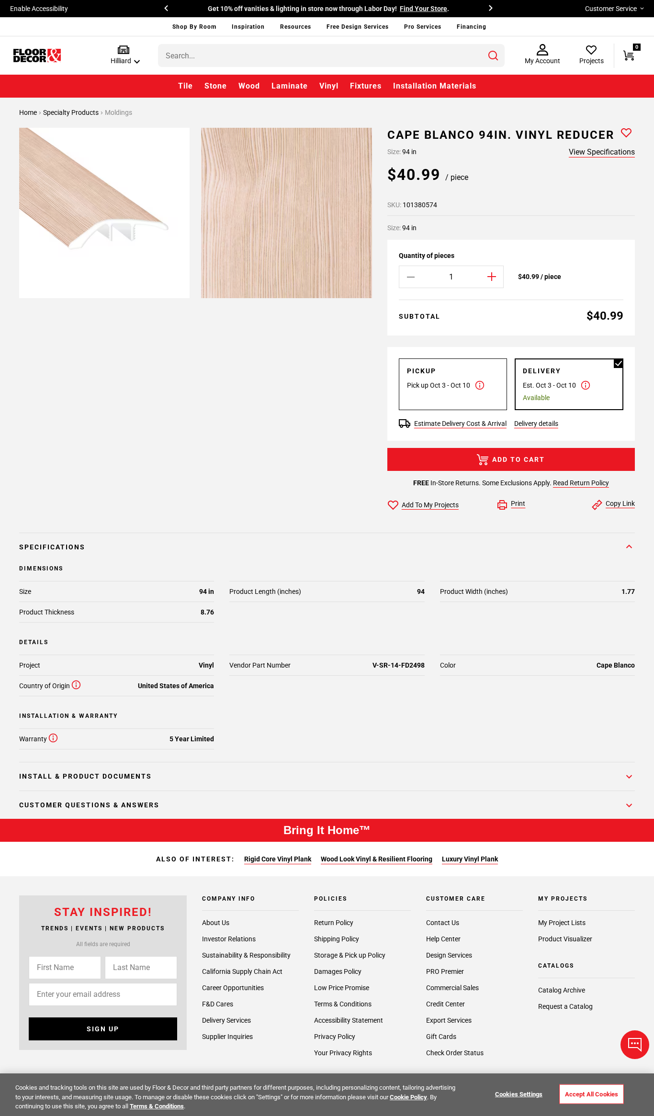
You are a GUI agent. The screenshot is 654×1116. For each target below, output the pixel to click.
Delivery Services (226, 1020)
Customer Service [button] (611, 8)
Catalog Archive (561, 990)
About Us (215, 922)
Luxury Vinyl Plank (470, 859)
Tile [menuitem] (185, 85)
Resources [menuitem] (295, 26)
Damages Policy (337, 971)
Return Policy (333, 922)
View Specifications (602, 151)
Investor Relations (229, 939)
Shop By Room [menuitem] (194, 26)
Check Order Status (455, 1053)
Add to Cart (518, 459)
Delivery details (536, 423)
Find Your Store (423, 8)
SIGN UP (103, 1029)
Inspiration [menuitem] (248, 26)
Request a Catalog (565, 1006)
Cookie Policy (408, 1097)
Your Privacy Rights (343, 1053)
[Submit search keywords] (493, 55)
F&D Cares (217, 1004)
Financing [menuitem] (471, 26)
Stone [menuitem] (215, 85)
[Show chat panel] (634, 1044)
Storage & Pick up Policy (349, 955)
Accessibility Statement (348, 1020)
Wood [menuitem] (249, 85)
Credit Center (445, 1004)
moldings (118, 112)
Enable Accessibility (39, 8)
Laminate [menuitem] (289, 85)
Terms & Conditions (343, 1004)
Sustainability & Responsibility (246, 955)
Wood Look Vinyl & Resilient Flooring (376, 859)
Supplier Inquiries (227, 1036)
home (28, 112)
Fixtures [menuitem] (366, 85)
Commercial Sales (452, 988)
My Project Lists (562, 922)
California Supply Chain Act (242, 971)
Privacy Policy (334, 1036)
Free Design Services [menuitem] (358, 26)
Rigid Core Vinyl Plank (277, 859)
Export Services (449, 1020)
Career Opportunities (233, 988)
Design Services (449, 955)
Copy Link (620, 503)
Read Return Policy (581, 483)
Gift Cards (441, 1036)
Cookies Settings (518, 1093)
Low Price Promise (341, 988)
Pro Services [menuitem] (422, 26)
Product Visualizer (565, 939)
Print (518, 503)
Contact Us (442, 922)
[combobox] (331, 55)
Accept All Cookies (591, 1093)
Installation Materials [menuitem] (434, 85)
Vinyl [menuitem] (328, 85)
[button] (123, 55)
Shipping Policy (336, 939)
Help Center (443, 939)
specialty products (71, 112)
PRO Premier (445, 971)
